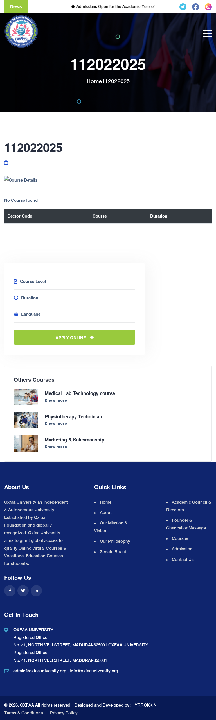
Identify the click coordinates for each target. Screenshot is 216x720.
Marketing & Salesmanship (74, 439)
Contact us (183, 559)
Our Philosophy (115, 541)
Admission (182, 548)
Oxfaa (27, 705)
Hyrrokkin (144, 705)
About (106, 512)
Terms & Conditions (23, 712)
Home (94, 81)
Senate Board (113, 551)
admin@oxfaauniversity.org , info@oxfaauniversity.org (66, 670)
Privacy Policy (64, 712)
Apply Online (70, 337)
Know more (56, 400)
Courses (180, 538)
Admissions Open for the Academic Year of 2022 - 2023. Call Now (126, 6)
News (16, 6)
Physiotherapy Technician (73, 416)
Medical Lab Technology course (80, 393)
